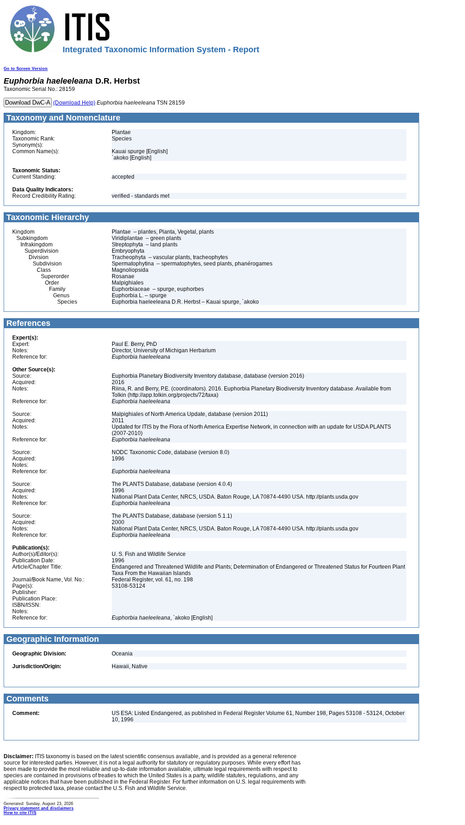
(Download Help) (74, 103)
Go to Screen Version (26, 68)
